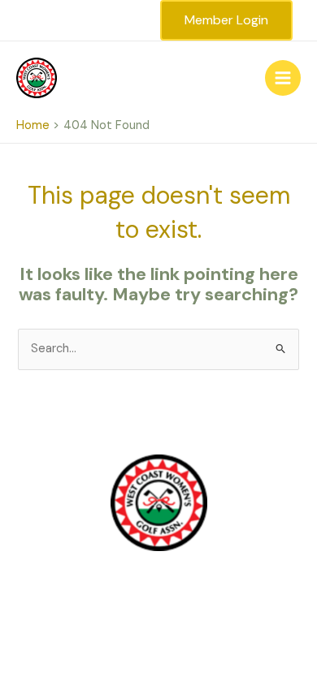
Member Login (226, 19)
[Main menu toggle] (283, 78)
